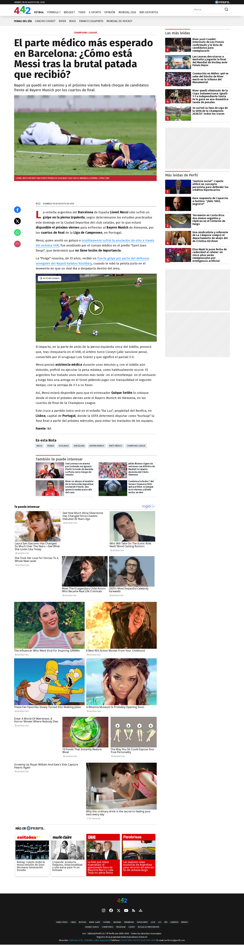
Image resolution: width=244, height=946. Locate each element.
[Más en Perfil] (35, 828)
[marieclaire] (67, 838)
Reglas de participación (148, 927)
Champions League (136, 446)
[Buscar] (226, 9)
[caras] (103, 838)
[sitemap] (140, 910)
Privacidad (121, 927)
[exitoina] (32, 838)
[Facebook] (111, 911)
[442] (122, 900)
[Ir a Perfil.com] (222, 2)
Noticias (82, 922)
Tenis (81, 12)
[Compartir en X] (17, 221)
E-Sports (95, 12)
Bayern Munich (96, 446)
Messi (39, 446)
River (62, 21)
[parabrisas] (138, 838)
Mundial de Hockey (119, 21)
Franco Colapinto (91, 21)
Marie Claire (94, 922)
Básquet (69, 12)
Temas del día (23, 21)
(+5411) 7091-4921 (129, 940)
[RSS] (133, 911)
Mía (165, 922)
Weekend (117, 922)
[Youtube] (126, 911)
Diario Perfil (62, 922)
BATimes (184, 922)
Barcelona (79, 446)
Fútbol (39, 12)
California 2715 (76, 940)
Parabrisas (129, 922)
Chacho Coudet (45, 21)
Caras (73, 922)
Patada (50, 446)
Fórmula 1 (53, 12)
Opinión (109, 12)
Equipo (132, 927)
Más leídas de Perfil (181, 175)
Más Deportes (148, 12)
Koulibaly (64, 446)
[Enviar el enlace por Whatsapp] (17, 232)
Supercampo (142, 922)
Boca (72, 21)
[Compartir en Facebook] (17, 209)
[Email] (17, 244)
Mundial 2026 (127, 12)
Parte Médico (115, 446)
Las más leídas (177, 33)
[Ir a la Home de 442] (22, 13)
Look (153, 922)
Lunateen (174, 922)
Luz (159, 922)
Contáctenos (107, 927)
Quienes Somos (92, 927)
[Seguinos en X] (118, 911)
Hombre (106, 922)
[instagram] (103, 911)
